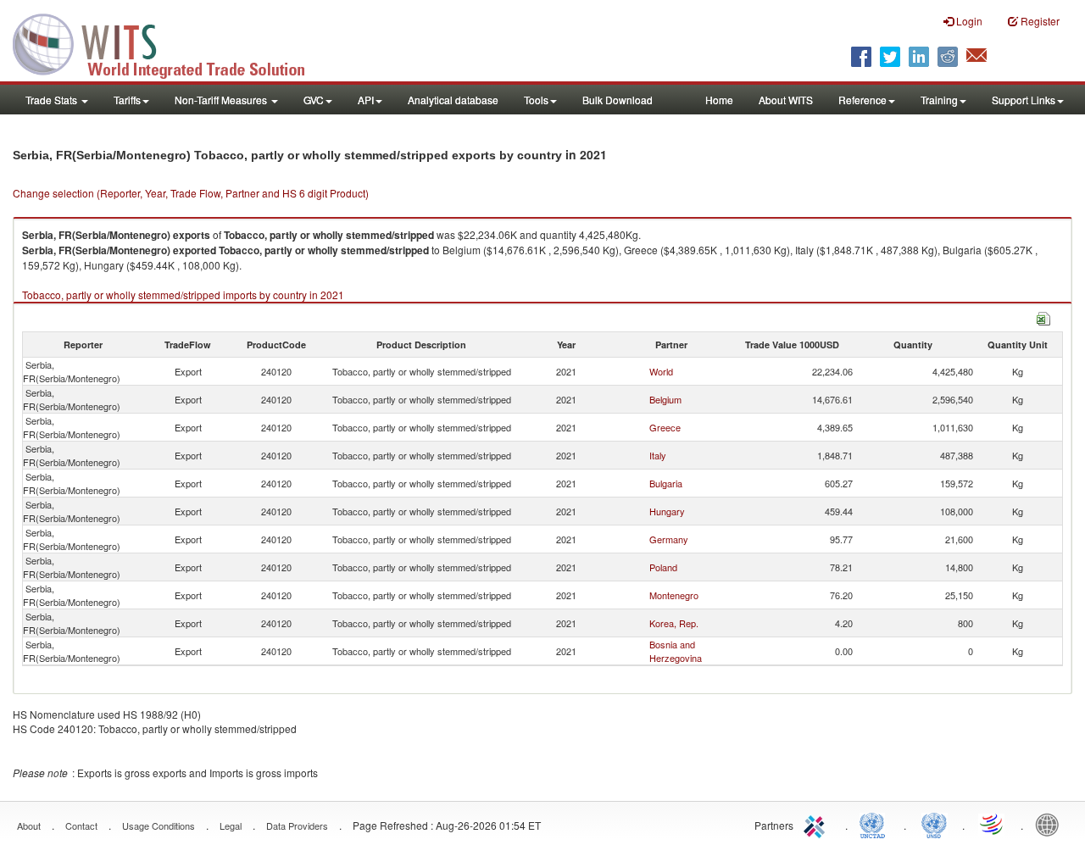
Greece (665, 427)
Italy (657, 455)
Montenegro (673, 595)
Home (719, 99)
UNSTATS (934, 824)
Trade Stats (52, 99)
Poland (663, 567)
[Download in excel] (1043, 316)
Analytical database (453, 99)
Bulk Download (617, 99)
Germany (668, 539)
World (661, 371)
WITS (169, 42)
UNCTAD (876, 824)
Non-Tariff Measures (222, 99)
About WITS (786, 99)
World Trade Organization (993, 824)
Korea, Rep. (673, 623)
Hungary (667, 511)
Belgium (665, 399)
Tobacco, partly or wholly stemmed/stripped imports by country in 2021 (183, 294)
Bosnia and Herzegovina (675, 650)
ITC (817, 824)
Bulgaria (665, 483)
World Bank (1051, 824)
